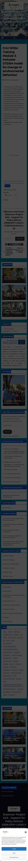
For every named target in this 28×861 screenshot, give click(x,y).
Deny (14, 853)
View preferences (14, 857)
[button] (25, 832)
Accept (14, 848)
